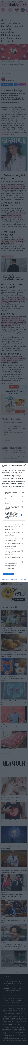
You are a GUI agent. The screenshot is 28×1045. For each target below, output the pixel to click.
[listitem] (14, 493)
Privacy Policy (22, 579)
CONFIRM (8, 573)
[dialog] (14, 522)
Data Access (14, 579)
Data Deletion (5, 579)
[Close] (25, 465)
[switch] (22, 496)
